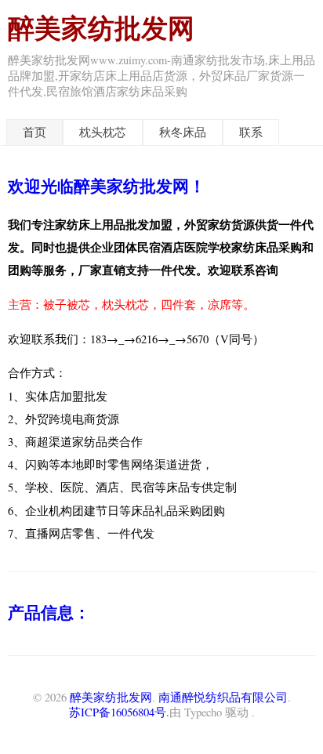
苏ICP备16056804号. (119, 712)
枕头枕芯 (102, 132)
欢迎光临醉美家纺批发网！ (106, 185)
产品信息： (49, 611)
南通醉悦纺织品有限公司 (223, 697)
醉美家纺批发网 (101, 27)
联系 (251, 132)
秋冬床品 (182, 132)
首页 (34, 132)
